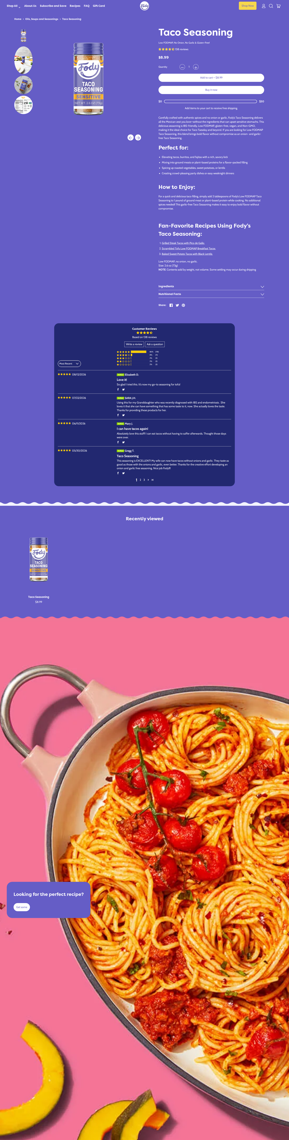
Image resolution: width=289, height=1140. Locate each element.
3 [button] (144, 480)
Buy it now (211, 89)
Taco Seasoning (71, 19)
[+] (196, 67)
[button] (271, 5)
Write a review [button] (134, 344)
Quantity (162, 66)
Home (17, 19)
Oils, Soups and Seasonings (41, 19)
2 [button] (140, 480)
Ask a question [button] (155, 344)
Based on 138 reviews (144, 337)
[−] (182, 67)
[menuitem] (23, 36)
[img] (64, 374)
